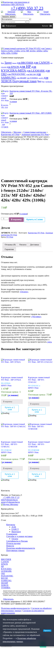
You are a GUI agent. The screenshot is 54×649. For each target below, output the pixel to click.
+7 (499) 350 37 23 (27, 8)
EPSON (4, 564)
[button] (11, 26)
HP (2, 385)
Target (8, 62)
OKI (3, 573)
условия (13, 101)
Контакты (10, 524)
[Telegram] (10, 13)
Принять (47, 631)
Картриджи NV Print (10, 134)
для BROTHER (25, 62)
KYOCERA (6, 569)
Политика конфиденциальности (20, 548)
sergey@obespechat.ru (10, 502)
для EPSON (12, 66)
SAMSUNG (6, 580)
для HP (25, 66)
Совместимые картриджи (34, 132)
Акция (14, 63)
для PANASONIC (16, 74)
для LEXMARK (35, 70)
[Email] (45, 13)
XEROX (5, 585)
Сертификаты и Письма (17, 541)
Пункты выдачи (13, 543)
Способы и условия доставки (19, 536)
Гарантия (9, 249)
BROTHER (6, 559)
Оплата (22, 244)
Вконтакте (16, 532)
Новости (10, 546)
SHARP (4, 583)
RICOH (4, 578)
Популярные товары (15, 550)
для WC (40, 78)
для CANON (42, 62)
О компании (11, 534)
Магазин (17, 132)
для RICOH (31, 74)
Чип (39, 81)
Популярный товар (24, 81)
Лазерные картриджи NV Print (35, 134)
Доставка (34, 244)
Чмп (43, 81)
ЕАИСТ (15, 529)
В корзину (16, 219)
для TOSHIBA (32, 78)
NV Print (9, 237)
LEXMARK (6, 571)
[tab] (10, 244)
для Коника (48, 81)
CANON (5, 562)
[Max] (28, 13)
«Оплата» (24, 292)
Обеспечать (6, 132)
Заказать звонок (8, 17)
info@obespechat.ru (9, 500)
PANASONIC (7, 576)
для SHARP (21, 78)
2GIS (14, 527)
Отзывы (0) (10, 244)
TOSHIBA (5, 587)
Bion (2, 63)
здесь (49, 342)
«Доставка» (36, 316)
